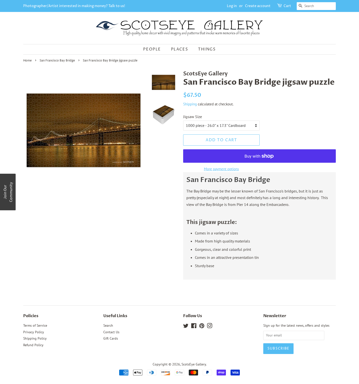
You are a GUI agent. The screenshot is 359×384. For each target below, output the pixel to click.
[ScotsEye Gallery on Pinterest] (201, 326)
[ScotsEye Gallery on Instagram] (209, 326)
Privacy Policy (33, 332)
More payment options (221, 169)
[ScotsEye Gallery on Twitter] (186, 326)
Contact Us (111, 332)
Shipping (190, 104)
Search (108, 325)
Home (27, 61)
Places (179, 49)
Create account (258, 6)
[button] (8, 192)
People (152, 49)
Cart (287, 6)
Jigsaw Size (192, 116)
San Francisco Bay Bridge (57, 61)
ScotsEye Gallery (193, 364)
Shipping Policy (35, 338)
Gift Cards (110, 338)
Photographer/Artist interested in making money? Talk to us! (74, 6)
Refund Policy (33, 345)
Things (207, 49)
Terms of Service (35, 325)
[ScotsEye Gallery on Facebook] (194, 326)
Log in (232, 6)
